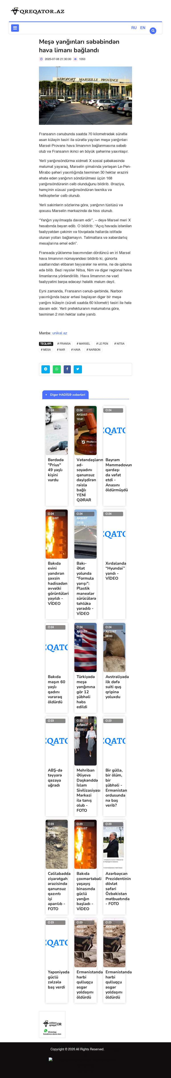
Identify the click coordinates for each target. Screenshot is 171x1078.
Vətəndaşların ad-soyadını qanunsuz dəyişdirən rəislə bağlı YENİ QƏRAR (90, 480)
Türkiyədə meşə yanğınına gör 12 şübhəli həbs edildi (86, 692)
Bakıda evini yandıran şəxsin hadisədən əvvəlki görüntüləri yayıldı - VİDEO (58, 583)
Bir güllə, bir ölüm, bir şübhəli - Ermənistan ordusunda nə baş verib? (116, 788)
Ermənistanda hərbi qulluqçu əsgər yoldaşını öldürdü (90, 984)
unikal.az (59, 333)
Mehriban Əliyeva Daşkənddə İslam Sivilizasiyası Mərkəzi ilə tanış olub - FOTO (88, 790)
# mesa (46, 350)
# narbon (93, 350)
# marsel (83, 344)
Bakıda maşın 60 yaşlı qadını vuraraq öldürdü (56, 689)
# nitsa (119, 344)
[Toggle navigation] (15, 28)
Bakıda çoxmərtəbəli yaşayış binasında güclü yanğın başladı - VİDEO (89, 891)
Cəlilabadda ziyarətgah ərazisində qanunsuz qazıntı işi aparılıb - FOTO (59, 891)
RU (134, 28)
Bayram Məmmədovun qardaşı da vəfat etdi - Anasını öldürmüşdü (119, 475)
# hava (75, 350)
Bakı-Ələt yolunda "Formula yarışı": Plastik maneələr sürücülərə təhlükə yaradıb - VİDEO (86, 588)
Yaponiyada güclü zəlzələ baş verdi (58, 979)
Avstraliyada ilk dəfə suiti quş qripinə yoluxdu (117, 686)
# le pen (102, 344)
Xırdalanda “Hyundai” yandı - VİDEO (116, 571)
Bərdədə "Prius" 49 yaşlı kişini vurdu (56, 470)
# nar (61, 350)
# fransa (64, 344)
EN (142, 28)
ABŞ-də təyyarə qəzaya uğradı (55, 778)
